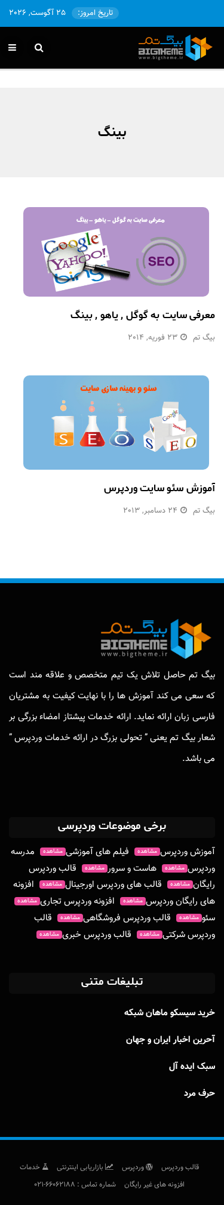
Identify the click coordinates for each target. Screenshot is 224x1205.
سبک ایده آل (192, 1067)
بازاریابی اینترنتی (81, 1167)
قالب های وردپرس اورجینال (102, 885)
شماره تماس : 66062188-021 (75, 1184)
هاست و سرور (121, 869)
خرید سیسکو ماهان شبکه (169, 1013)
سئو (197, 918)
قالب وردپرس (180, 1167)
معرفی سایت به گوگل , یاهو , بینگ (142, 315)
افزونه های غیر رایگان (154, 1184)
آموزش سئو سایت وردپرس (159, 488)
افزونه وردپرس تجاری (66, 901)
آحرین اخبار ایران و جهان (170, 1040)
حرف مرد (199, 1094)
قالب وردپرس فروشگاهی (115, 918)
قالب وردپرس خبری (85, 935)
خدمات (31, 1167)
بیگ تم (204, 338)
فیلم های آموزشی (86, 852)
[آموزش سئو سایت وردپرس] (116, 422)
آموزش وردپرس (176, 852)
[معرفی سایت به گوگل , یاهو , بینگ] (116, 252)
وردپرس (134, 1167)
